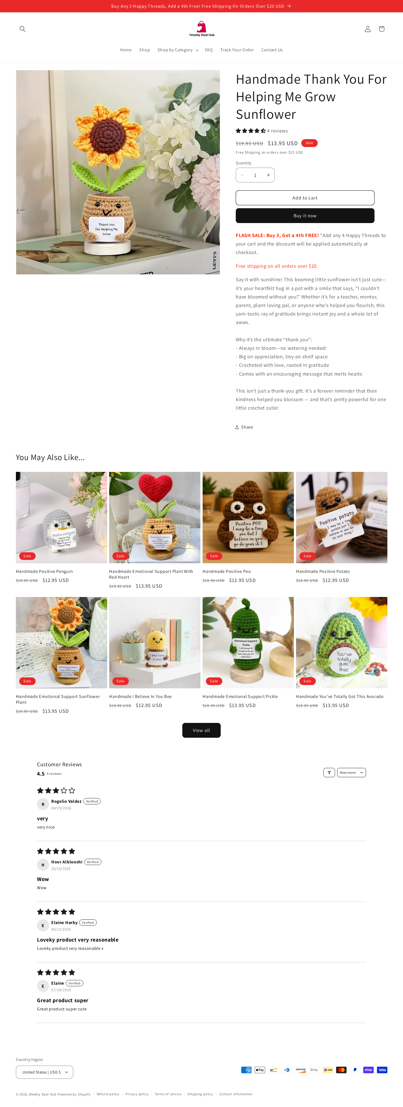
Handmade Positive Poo (227, 571)
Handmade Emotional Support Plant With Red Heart (151, 574)
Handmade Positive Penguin (44, 571)
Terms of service (168, 1094)
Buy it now (305, 215)
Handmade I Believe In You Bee (140, 696)
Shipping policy (200, 1094)
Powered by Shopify (74, 1094)
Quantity (244, 162)
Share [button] (247, 427)
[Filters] (329, 772)
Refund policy (108, 1094)
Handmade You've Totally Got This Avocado (340, 696)
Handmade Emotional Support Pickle (240, 696)
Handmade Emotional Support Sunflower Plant (58, 699)
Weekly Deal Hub (42, 1094)
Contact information (235, 1094)
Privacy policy (137, 1094)
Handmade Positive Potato (323, 571)
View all (201, 730)
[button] (23, 29)
